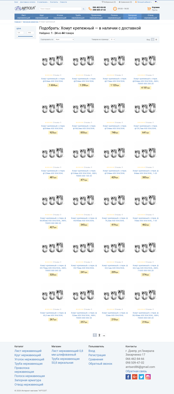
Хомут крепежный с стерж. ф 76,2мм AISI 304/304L (115, 219)
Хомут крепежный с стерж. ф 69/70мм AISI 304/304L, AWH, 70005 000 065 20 (53, 268)
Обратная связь (136, 371)
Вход (92, 351)
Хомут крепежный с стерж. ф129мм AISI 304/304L (53, 172)
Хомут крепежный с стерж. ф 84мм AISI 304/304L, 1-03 (145, 172)
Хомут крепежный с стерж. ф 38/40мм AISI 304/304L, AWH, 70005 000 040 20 (145, 315)
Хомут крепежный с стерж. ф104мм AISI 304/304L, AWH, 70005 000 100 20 (84, 173)
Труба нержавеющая (28, 363)
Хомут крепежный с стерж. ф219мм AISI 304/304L (115, 79)
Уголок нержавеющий (29, 359)
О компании (42, 2)
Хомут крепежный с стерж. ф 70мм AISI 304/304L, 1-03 (145, 219)
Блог (16, 2)
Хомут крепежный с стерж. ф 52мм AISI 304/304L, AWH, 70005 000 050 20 (84, 315)
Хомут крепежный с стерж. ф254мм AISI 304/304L (84, 79)
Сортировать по (47, 39)
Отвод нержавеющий (28, 384)
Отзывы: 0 (57, 75)
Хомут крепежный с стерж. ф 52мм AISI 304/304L (115, 314)
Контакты (54, 2)
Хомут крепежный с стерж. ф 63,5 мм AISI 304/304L (115, 266)
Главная (17, 22)
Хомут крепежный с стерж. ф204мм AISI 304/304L (53, 127)
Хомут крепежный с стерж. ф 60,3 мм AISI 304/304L (53, 314)
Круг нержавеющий (27, 355)
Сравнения (96, 359)
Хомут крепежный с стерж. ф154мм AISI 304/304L (115, 127)
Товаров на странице (100, 39)
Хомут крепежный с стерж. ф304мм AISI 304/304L (53, 79)
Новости (63, 2)
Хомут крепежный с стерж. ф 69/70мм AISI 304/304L (84, 266)
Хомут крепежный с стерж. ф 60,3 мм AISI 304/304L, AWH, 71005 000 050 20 (145, 268)
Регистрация (97, 355)
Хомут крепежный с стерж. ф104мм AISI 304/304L (115, 172)
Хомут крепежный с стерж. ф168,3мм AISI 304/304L (84, 127)
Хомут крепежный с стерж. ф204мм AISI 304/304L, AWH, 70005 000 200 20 (146, 81)
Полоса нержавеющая (29, 376)
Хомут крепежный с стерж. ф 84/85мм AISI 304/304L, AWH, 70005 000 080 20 (53, 220)
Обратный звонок (100, 363)
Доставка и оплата (27, 2)
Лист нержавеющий (27, 351)
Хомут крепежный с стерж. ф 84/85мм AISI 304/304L (84, 219)
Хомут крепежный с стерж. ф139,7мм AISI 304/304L (145, 127)
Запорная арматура (30, 22)
